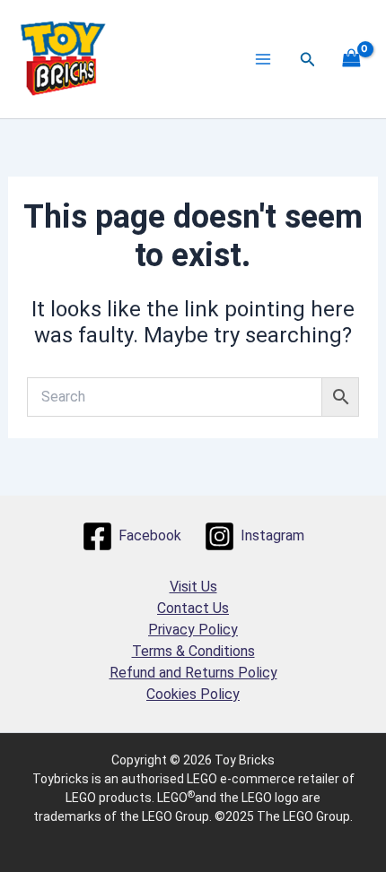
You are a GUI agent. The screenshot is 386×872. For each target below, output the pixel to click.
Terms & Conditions (193, 651)
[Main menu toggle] (263, 59)
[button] (308, 59)
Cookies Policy (193, 694)
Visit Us (193, 586)
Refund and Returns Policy (193, 672)
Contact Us (193, 608)
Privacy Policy (193, 629)
